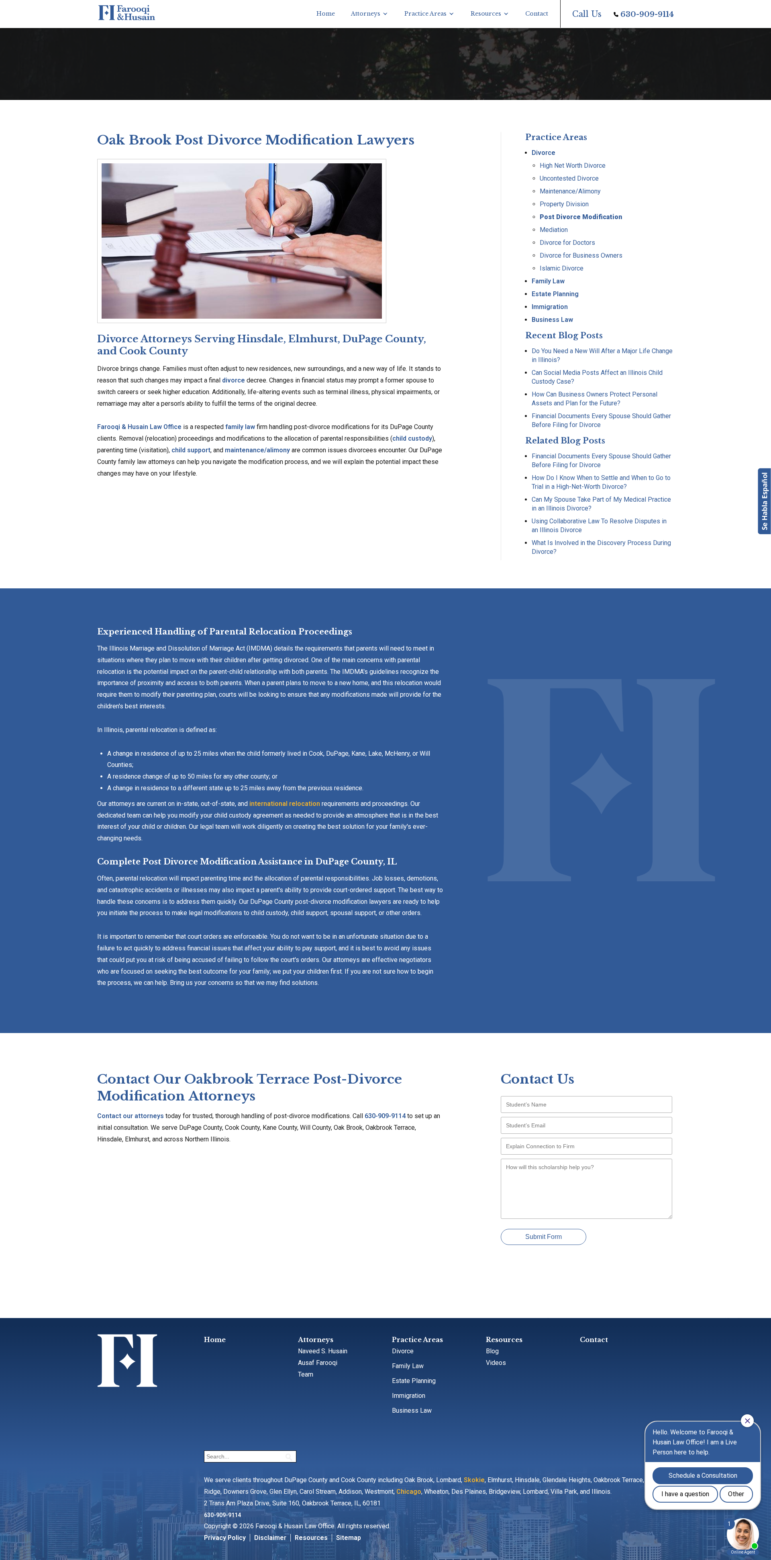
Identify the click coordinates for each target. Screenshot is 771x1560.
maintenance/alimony (257, 450)
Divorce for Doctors (567, 242)
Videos (496, 1363)
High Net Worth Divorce (573, 165)
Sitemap (348, 1538)
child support (190, 450)
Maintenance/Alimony (570, 191)
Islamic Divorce (561, 268)
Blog (492, 1351)
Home (325, 13)
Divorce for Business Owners (581, 255)
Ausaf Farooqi (317, 1363)
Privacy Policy (225, 1538)
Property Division (564, 204)
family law (240, 427)
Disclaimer (270, 1538)
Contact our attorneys (130, 1116)
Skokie (474, 1480)
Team (305, 1374)
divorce (233, 380)
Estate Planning (555, 294)
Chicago (408, 1491)
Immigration (550, 307)
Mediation (554, 230)
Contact (536, 13)
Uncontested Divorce (569, 178)
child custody (412, 438)
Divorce (543, 153)
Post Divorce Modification (581, 217)
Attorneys (365, 13)
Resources (486, 13)
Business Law (552, 319)
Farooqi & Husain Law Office (139, 427)
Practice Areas (425, 13)
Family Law (548, 281)
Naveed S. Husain (322, 1351)
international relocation (284, 803)
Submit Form (543, 1236)
